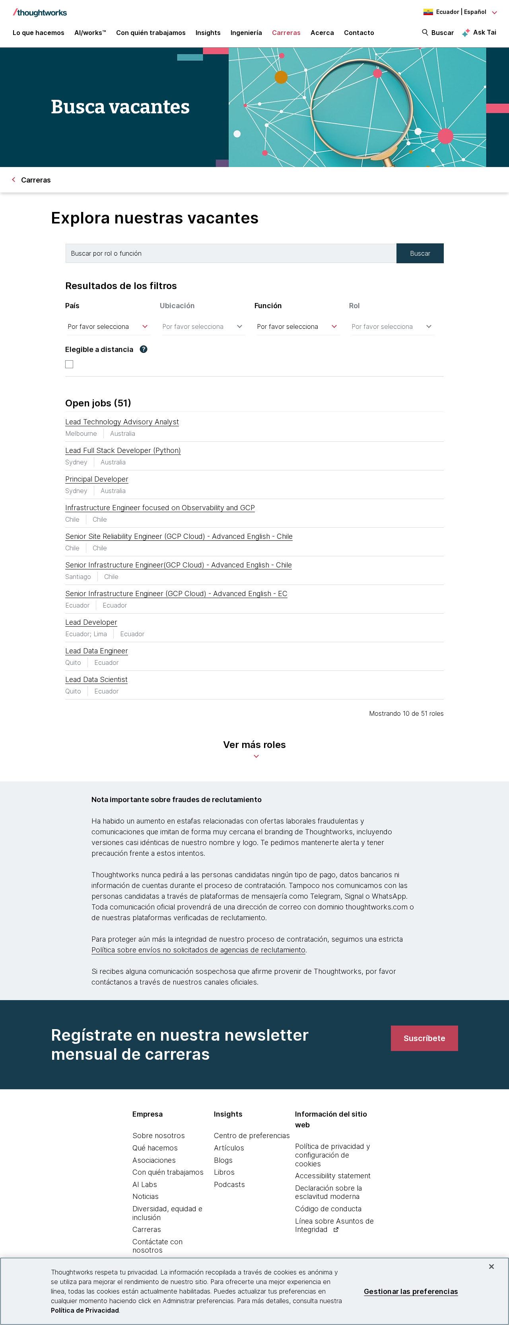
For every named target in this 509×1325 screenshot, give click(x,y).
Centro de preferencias (252, 1135)
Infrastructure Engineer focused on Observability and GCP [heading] (160, 507)
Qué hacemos (155, 1148)
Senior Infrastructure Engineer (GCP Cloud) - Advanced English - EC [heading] (176, 593)
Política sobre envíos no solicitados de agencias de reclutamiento (198, 950)
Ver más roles (254, 744)
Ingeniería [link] (246, 33)
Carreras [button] (286, 33)
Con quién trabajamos (168, 1172)
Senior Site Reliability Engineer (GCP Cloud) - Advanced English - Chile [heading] (179, 536)
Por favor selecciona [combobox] (98, 326)
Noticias (145, 1196)
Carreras (146, 1229)
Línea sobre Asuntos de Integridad (334, 1225)
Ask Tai (484, 32)
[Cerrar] (491, 1266)
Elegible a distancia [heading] (99, 349)
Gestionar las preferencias (411, 1291)
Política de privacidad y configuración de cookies (332, 1155)
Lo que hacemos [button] (38, 33)
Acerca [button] (322, 33)
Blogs (223, 1160)
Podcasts (229, 1184)
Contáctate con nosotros (157, 1246)
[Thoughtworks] (40, 8)
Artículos (229, 1148)
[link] (424, 1038)
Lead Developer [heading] (91, 622)
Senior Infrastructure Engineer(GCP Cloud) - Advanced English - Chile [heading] (178, 565)
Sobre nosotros (158, 1135)
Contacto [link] (359, 33)
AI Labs (144, 1184)
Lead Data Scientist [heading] (96, 679)
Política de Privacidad (85, 1310)
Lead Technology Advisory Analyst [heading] (122, 422)
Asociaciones (154, 1160)
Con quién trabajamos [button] (151, 33)
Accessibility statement (333, 1176)
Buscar (442, 33)
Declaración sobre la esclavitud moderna (328, 1192)
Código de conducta (328, 1209)
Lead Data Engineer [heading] (96, 651)
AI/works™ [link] (90, 33)
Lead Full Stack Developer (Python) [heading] (123, 450)
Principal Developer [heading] (96, 479)
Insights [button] (208, 33)
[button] (144, 349)
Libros (224, 1172)
